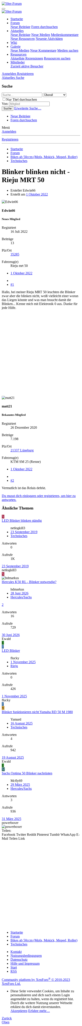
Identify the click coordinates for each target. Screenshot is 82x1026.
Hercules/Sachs (21, 597)
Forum (15, 23)
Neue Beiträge (20, 27)
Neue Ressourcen (22, 39)
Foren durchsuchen (44, 27)
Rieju (14, 666)
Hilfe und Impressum (25, 963)
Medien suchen (67, 50)
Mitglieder (17, 62)
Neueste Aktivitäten (49, 39)
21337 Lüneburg (22, 450)
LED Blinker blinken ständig (22, 520)
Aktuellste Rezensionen (26, 58)
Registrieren (10, 139)
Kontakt (16, 952)
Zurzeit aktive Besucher (26, 66)
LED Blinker (11, 650)
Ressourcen (18, 54)
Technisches (18, 536)
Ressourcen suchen (57, 58)
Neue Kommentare (43, 50)
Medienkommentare (65, 35)
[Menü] (3, 8)
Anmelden (9, 131)
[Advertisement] (41, 355)
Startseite (16, 19)
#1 (12, 284)
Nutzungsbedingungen (26, 955)
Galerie (15, 46)
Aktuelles (17, 31)
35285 (14, 254)
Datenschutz (19, 959)
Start (13, 967)
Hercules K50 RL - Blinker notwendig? (29, 582)
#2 (12, 480)
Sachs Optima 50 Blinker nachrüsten (27, 773)
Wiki (13, 42)
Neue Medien (40, 35)
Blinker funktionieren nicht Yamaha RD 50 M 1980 (37, 712)
